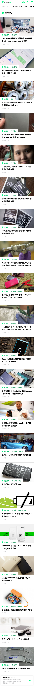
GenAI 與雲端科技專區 (20, 6)
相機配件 (20, 291)
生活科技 (14, 67)
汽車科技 (20, 451)
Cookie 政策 (10, 683)
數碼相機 (13, 291)
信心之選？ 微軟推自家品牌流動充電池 (17, 610)
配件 (12, 99)
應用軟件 (6, 510)
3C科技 (6, 99)
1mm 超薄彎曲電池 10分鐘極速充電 (16, 668)
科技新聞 (14, 35)
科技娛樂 (6, 35)
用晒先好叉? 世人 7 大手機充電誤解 (15, 639)
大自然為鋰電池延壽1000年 (12, 484)
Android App (22, 510)
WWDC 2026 (6, 6)
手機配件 (20, 387)
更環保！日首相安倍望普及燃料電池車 (16, 455)
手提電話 (13, 131)
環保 (19, 481)
